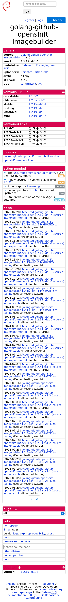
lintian (7, 529)
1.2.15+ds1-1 (37, 104)
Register (28, 20)
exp (22, 533)
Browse (31, 83)
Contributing (34, 597)
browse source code (16, 541)
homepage (10, 525)
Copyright (47, 583)
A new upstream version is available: (33, 181)
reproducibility (35, 533)
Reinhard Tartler (31, 72)
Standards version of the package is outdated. (33, 198)
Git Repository (50, 595)
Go (27, 11)
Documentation (15, 595)
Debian (10, 583)
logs (15, 533)
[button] (5, 172)
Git (22, 83)
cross (50, 533)
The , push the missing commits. (33, 174)
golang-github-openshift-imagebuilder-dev (31, 156)
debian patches (13, 555)
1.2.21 (7, 182)
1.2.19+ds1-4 (37, 116)
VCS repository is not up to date (34, 172)
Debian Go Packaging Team (39, 65)
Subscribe (56, 20)
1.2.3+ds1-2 (37, 100)
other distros (11, 551)
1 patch (34, 190)
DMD (6, 68)
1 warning (33, 186)
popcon (8, 537)
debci (7, 559)
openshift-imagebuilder (18, 160)
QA (40, 83)
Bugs (33, 595)
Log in (41, 20)
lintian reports (35, 186)
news (7, 208)
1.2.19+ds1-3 (37, 108)
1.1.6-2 (33, 96)
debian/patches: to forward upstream (33, 192)
